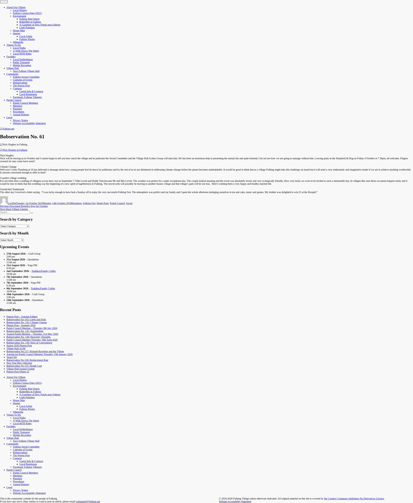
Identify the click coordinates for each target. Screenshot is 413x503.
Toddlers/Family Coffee (43, 271)
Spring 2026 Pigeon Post (19, 345)
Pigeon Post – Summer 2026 (20, 325)
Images (16, 33)
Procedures (18, 111)
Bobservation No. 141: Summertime (24, 331)
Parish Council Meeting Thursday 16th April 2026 (32, 339)
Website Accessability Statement (29, 123)
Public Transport (21, 62)
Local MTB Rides (22, 53)
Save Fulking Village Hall (26, 71)
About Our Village (15, 7)
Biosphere (76, 203)
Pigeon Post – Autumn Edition (21, 316)
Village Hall (12, 68)
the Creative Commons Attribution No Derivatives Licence (354, 498)
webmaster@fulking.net (88, 501)
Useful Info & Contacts (31, 91)
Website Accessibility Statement (235, 501)
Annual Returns (21, 114)
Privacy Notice (20, 120)
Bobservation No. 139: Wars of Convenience (29, 342)
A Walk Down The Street (26, 50)
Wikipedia (18, 42)
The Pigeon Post (21, 85)
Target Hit (11, 357)
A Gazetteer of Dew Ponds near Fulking (39, 24)
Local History (20, 10)
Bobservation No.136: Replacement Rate (27, 360)
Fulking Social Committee (26, 77)
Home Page (103, 203)
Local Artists (25, 36)
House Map (19, 30)
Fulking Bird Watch (29, 19)
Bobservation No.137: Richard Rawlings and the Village (35, 351)
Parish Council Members (25, 103)
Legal (9, 117)
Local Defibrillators (23, 59)
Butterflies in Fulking (30, 21)
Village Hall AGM (15, 348)
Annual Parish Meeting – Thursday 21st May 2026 (32, 334)
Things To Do (13, 45)
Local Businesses (28, 94)
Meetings (17, 105)
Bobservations (20, 82)
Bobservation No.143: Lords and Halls (26, 319)
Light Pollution (27, 27)
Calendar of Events (22, 79)
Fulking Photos (27, 39)
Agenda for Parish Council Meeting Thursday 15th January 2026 (39, 354)
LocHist (12, 203)
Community (12, 74)
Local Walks (19, 48)
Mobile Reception (22, 65)
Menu (3, 1)
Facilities (10, 56)
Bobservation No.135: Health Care (24, 366)
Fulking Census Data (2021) (27, 13)
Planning (17, 108)
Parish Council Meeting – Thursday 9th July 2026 (31, 328)
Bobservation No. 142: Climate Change (26, 322)
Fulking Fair (89, 203)
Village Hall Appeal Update (20, 368)
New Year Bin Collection (19, 363)
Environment (19, 16)
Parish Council (13, 100)
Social (129, 203)
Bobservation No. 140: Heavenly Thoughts (28, 337)
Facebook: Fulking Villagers (27, 97)
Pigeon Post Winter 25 (17, 371)
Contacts (17, 88)
